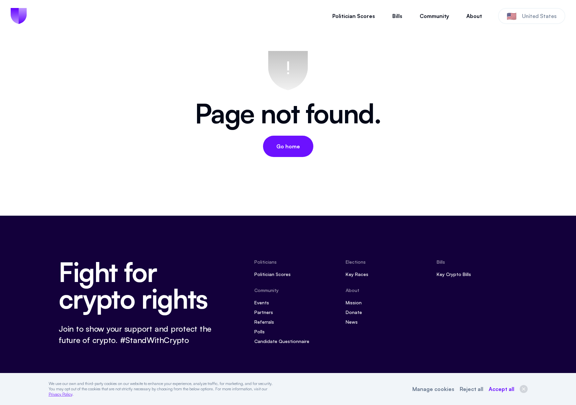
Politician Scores (353, 16)
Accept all (501, 389)
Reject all (471, 389)
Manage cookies (433, 389)
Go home (288, 146)
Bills (397, 16)
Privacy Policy (60, 394)
